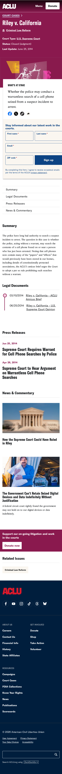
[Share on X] (16, 114)
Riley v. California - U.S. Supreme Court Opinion (41, 307)
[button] (22, 114)
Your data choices (10, 742)
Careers (6, 630)
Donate (52, 6)
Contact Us (8, 636)
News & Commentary (19, 210)
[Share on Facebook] (10, 114)
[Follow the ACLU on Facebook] (5, 603)
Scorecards (8, 711)
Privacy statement (28, 738)
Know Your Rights (12, 692)
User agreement (9, 738)
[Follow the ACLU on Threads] (37, 603)
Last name (41, 133)
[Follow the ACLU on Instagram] (21, 603)
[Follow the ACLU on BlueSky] (45, 603)
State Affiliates (11, 655)
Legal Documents (16, 196)
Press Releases (15, 203)
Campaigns (8, 674)
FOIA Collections (12, 686)
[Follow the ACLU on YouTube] (13, 603)
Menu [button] (39, 6)
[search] (56, 754)
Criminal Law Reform (18, 30)
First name (12, 133)
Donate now (12, 545)
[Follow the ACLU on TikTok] (29, 603)
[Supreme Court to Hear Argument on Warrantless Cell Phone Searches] (31, 369)
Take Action (37, 643)
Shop (33, 636)
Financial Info (10, 643)
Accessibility (27, 742)
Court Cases (11, 15)
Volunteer (35, 649)
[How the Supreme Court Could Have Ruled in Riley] (31, 426)
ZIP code (11, 158)
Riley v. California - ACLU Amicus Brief (41, 297)
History (6, 649)
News (5, 699)
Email (9, 146)
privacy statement (39, 172)
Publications (9, 705)
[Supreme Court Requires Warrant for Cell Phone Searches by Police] (31, 348)
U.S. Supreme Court (28, 38)
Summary (11, 189)
